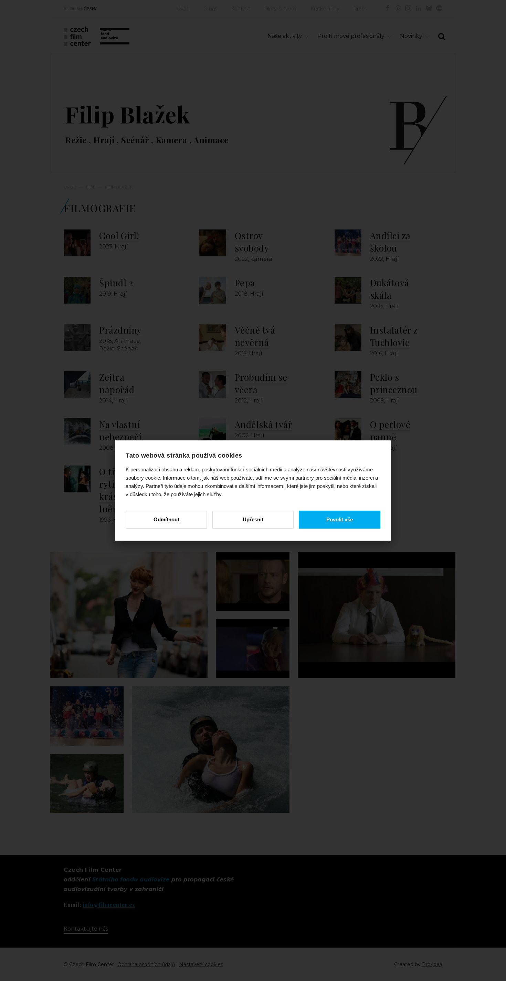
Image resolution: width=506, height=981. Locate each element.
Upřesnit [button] (253, 519)
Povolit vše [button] (339, 519)
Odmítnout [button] (166, 519)
